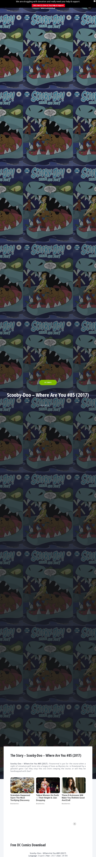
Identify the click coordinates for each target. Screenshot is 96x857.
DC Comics (48, 382)
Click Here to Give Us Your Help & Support (48, 5)
